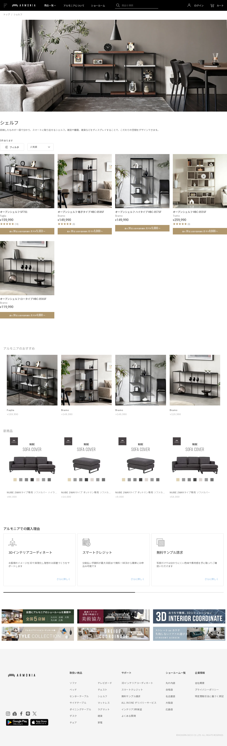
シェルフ (102, 696)
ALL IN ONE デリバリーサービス (138, 702)
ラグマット (104, 709)
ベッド (73, 689)
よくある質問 (128, 715)
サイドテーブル (78, 702)
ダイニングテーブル (80, 709)
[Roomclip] (15, 714)
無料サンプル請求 (131, 696)
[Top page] (23, 7)
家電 (100, 722)
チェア (73, 722)
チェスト (102, 689)
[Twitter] (35, 714)
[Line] (28, 714)
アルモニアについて (73, 5)
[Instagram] (8, 714)
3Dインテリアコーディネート (137, 683)
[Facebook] (21, 714)
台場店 (169, 689)
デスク (73, 715)
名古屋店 (170, 696)
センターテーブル (79, 696)
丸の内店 (170, 683)
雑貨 (100, 715)
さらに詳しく (63, 579)
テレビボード (105, 683)
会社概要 (200, 683)
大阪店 (169, 702)
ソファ (73, 683)
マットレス (104, 702)
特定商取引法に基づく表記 (209, 696)
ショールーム (98, 5)
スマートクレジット (132, 689)
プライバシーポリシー (207, 689)
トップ (6, 14)
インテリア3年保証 (131, 709)
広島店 (169, 709)
